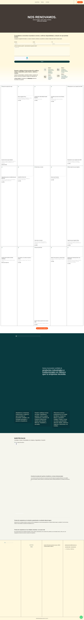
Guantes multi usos (45, 323)
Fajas (26, 260)
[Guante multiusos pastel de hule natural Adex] (42, 283)
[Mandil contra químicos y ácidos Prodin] (58, 252)
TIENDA (31, 546)
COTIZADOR (80, 2)
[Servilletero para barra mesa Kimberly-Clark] (58, 91)
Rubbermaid (69, 260)
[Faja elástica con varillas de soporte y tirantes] (25, 252)
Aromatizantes (70, 242)
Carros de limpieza (75, 260)
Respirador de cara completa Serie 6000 (74, 159)
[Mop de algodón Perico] (25, 91)
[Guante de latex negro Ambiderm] (9, 122)
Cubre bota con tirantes (39, 240)
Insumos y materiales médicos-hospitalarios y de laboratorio (9, 162)
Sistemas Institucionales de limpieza (57, 99)
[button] (4, 164)
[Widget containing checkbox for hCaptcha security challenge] (21, 58)
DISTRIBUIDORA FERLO (55, 178)
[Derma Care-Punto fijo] (58, 171)
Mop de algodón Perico (22, 96)
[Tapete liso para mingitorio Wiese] (75, 203)
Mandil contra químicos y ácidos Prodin (58, 257)
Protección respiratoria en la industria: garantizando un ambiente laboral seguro (32, 520)
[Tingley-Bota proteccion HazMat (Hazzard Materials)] (9, 171)
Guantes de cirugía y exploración (7, 161)
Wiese (72, 243)
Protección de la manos (38, 99)
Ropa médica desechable (39, 241)
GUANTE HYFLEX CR (22, 177)
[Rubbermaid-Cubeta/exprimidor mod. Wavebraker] (75, 252)
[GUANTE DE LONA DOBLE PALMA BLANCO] (42, 91)
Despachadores (53, 100)
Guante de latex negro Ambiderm (7, 159)
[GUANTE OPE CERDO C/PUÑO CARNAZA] (9, 252)
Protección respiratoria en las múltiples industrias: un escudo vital (29, 529)
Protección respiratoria (71, 161)
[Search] (75, 2)
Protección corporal (5, 179)
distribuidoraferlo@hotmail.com (71, 545)
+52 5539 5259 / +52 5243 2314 (70, 547)
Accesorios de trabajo (21, 260)
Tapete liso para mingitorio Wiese (73, 240)
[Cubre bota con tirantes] (42, 203)
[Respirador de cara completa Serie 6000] (75, 122)
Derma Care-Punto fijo (55, 177)
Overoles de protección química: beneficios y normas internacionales (47, 476)
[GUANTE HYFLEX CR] (25, 171)
